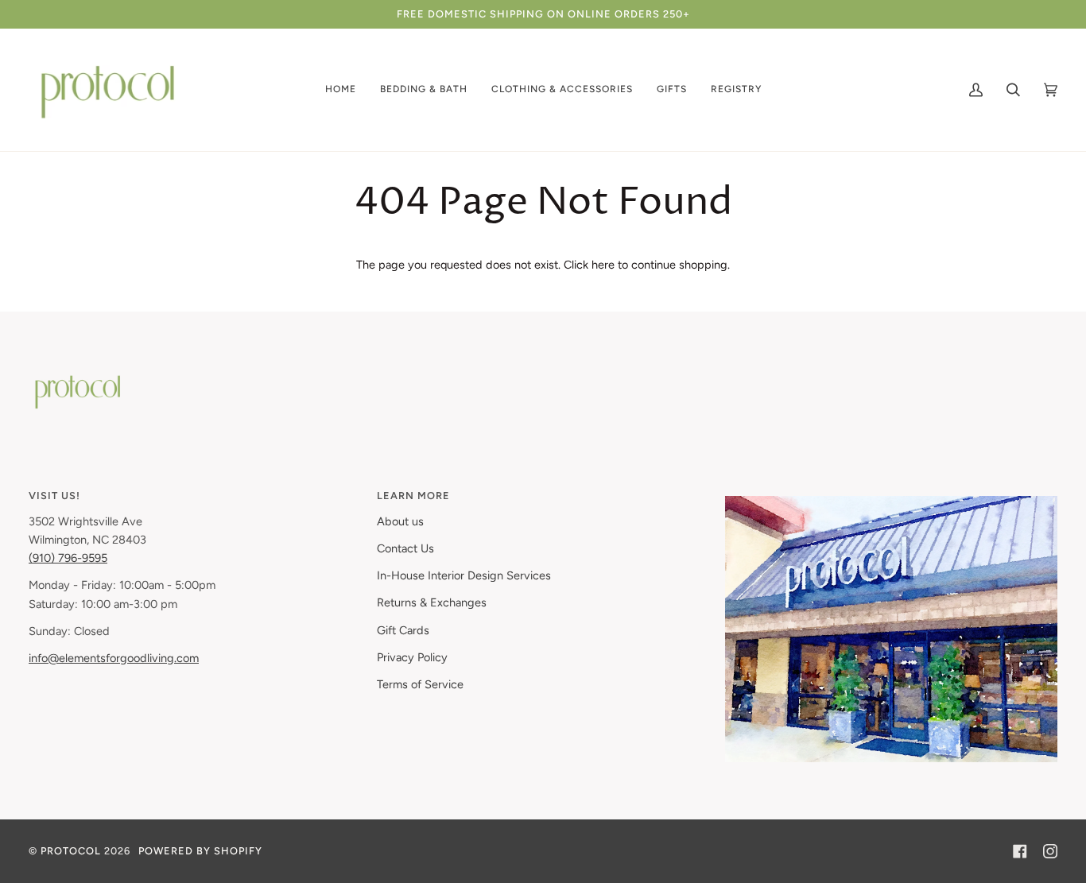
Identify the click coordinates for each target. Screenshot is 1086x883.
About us (400, 521)
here (603, 265)
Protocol (71, 851)
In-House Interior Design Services (464, 575)
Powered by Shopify (200, 851)
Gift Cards (403, 630)
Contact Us (405, 548)
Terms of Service (420, 684)
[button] (340, 90)
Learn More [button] (413, 496)
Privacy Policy (412, 657)
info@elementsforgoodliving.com (114, 658)
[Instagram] (1050, 851)
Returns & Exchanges (432, 602)
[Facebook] (1020, 851)
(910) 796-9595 (68, 558)
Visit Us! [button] (54, 496)
